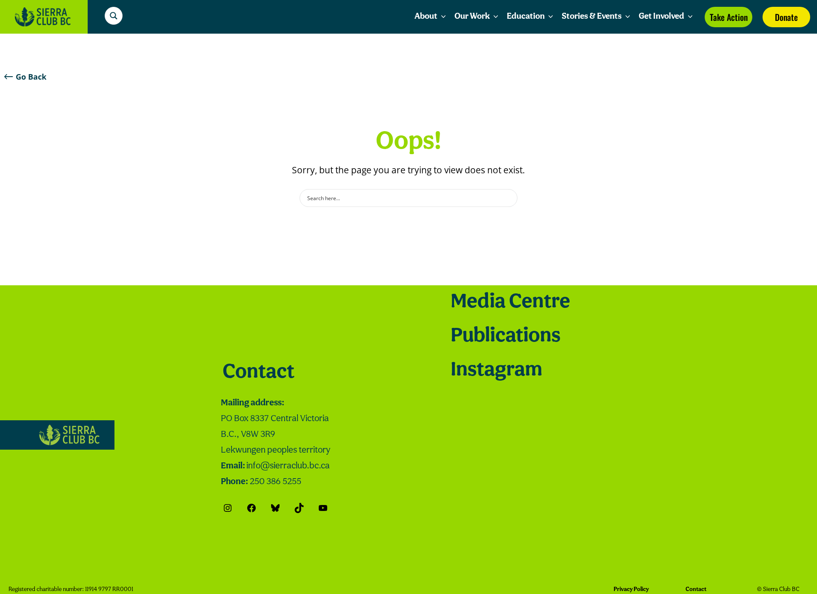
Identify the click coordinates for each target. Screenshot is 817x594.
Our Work (472, 16)
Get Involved (661, 16)
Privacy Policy (631, 589)
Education (526, 16)
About (425, 16)
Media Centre (510, 302)
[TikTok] (299, 508)
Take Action (729, 17)
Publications (505, 336)
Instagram (496, 370)
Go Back (31, 77)
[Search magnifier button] (114, 16)
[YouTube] (323, 508)
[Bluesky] (275, 508)
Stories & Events (592, 16)
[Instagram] (228, 508)
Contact (258, 372)
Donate (786, 17)
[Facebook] (251, 508)
